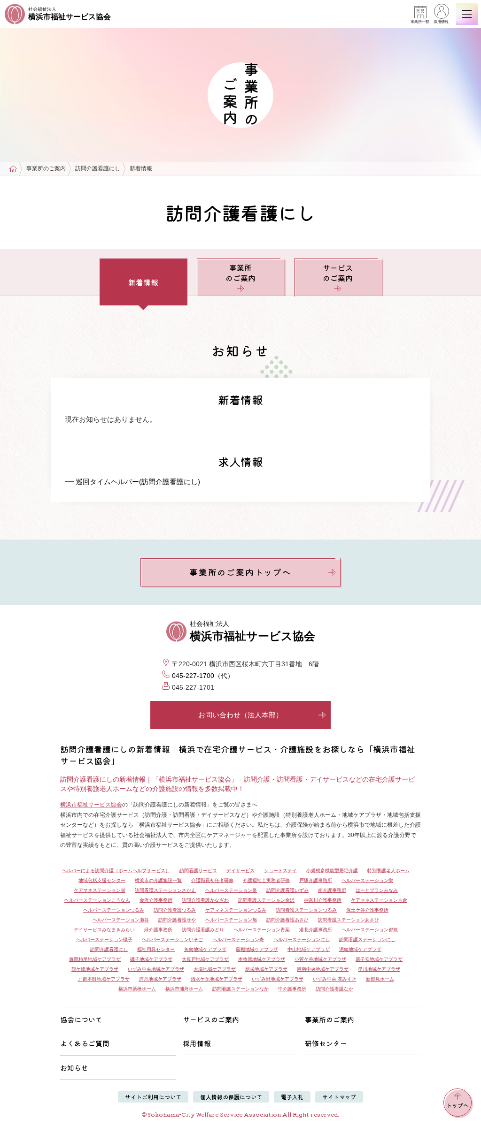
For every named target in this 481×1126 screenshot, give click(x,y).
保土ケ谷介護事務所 (367, 910)
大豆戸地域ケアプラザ (205, 959)
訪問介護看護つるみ (175, 910)
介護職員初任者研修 (212, 880)
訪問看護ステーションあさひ (348, 919)
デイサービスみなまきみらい (104, 929)
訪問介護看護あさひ (287, 919)
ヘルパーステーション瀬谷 (121, 919)
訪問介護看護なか (334, 988)
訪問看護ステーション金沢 (266, 900)
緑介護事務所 (158, 929)
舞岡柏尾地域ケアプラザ (95, 959)
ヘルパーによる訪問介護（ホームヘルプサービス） (116, 870)
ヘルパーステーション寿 (238, 939)
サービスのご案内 (338, 272)
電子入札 (292, 1097)
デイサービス (240, 870)
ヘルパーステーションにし (301, 939)
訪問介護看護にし (109, 949)
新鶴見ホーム (380, 978)
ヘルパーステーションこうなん (97, 900)
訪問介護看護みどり (203, 929)
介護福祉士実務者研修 (266, 880)
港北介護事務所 (315, 929)
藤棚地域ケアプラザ (257, 949)
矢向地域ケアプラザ (205, 949)
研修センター (326, 1043)
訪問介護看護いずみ (287, 890)
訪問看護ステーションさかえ (165, 890)
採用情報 (441, 22)
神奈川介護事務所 (322, 900)
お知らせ (74, 1068)
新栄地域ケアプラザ (266, 969)
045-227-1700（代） (203, 675)
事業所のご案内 (240, 272)
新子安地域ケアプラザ (379, 959)
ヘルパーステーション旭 (231, 919)
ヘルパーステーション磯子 (104, 939)
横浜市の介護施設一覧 (158, 880)
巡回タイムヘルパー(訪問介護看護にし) (138, 482)
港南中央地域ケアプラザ (323, 969)
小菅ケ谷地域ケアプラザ (320, 959)
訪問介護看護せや (177, 919)
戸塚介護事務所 (315, 880)
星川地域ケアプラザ (379, 969)
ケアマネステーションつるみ (235, 910)
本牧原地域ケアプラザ (261, 959)
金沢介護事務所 (156, 900)
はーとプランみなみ (377, 890)
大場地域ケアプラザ (215, 969)
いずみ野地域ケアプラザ (277, 978)
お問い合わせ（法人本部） (240, 715)
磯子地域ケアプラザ (151, 959)
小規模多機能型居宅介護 (332, 870)
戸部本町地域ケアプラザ (104, 978)
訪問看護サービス (198, 870)
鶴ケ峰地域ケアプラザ (94, 969)
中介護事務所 (292, 988)
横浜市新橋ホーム (137, 988)
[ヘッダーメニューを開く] (467, 14)
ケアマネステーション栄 (99, 890)
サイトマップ (339, 1097)
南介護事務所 (332, 890)
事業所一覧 (420, 22)
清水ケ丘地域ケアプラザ (216, 978)
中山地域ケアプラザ (308, 949)
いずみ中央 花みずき (335, 978)
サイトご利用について (153, 1097)
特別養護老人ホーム (388, 870)
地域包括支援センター (101, 880)
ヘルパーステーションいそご (172, 939)
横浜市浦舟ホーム (184, 988)
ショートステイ (280, 870)
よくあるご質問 (84, 1043)
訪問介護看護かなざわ (205, 900)
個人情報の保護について (231, 1097)
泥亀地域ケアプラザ (360, 949)
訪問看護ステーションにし (367, 939)
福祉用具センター (156, 949)
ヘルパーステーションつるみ (113, 910)
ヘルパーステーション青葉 (261, 929)
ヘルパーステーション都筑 (369, 929)
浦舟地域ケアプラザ (160, 978)
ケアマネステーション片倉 (379, 900)
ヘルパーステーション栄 (367, 880)
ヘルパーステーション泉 (231, 890)
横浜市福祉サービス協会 (91, 804)
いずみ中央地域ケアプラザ (156, 969)
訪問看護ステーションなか (240, 988)
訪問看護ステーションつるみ (306, 910)
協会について (81, 1019)
